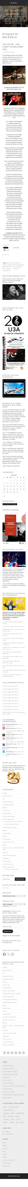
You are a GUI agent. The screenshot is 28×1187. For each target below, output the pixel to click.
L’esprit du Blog (6, 1163)
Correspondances (7, 813)
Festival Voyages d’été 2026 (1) (10, 686)
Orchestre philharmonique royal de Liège (13, 1094)
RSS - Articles (5, 1131)
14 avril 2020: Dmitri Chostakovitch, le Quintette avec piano (12, 675)
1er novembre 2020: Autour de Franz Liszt (13, 626)
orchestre (6, 1119)
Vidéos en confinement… (8, 867)
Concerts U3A (6, 810)
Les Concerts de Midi (7, 1083)
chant (5, 1107)
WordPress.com (13, 1176)
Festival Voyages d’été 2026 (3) (10, 692)
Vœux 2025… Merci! (20, 751)
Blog (3, 1151)
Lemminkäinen (17, 267)
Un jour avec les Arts (7, 864)
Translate (14, 906)
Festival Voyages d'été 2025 (9, 827)
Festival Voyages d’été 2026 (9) (10, 709)
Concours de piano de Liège (9, 1071)
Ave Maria (21, 742)
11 (20, 483)
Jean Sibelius (20, 265)
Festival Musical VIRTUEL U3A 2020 (13, 821)
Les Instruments (6, 839)
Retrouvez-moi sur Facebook (11, 941)
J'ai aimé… (4, 836)
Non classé (5, 852)
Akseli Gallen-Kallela (12, 263)
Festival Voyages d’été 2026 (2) (10, 689)
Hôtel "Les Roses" (7, 1080)
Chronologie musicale (8, 804)
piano (12, 1119)
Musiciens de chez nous (8, 842)
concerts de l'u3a (8, 1110)
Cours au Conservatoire (8, 816)
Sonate (12, 1122)
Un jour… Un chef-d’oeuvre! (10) (12, 47)
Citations (4, 807)
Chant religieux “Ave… (11, 742)
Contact (4, 1154)
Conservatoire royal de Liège (9, 1074)
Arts (3, 799)
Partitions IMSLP (6, 1097)
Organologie (5, 858)
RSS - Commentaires (7, 1134)
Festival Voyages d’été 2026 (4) (10, 695)
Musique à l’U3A (6, 1166)
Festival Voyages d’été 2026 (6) (10, 700)
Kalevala (4, 267)
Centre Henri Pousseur (8, 1068)
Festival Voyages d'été (8, 819)
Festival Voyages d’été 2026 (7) (10, 703)
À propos (4, 1148)
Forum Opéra (5, 1077)
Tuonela (8, 268)
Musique (4, 845)
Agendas (4, 1145)
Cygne (9, 265)
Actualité (4, 793)
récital (18, 1119)
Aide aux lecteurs (6, 796)
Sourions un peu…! (7, 861)
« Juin (3, 496)
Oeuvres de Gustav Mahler (9, 855)
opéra (17, 1116)
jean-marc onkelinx (9, 1113)
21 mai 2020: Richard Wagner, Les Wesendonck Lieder (11, 661)
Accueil (4, 1142)
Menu (15, 3)
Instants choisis (6, 833)
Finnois (14, 265)
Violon (22, 1122)
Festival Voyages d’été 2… (14, 725)
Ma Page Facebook (7, 1089)
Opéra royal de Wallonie (8, 1092)
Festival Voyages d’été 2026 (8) (10, 706)
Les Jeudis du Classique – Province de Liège (13, 1086)
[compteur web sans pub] (9, 505)
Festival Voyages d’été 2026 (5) (10, 697)
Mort (3, 268)
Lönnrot (10, 267)
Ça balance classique (7, 802)
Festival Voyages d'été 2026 (11, 824)
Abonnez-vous (7, 931)
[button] (10, 391)
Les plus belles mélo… (11, 731)
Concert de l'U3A (13, 1107)
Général (4, 830)
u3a (17, 1122)
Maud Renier (20, 1113)
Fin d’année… (19, 728)
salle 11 (5, 1122)
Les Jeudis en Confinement (11, 869)
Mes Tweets (5, 888)
